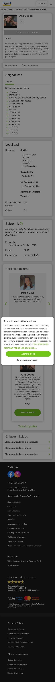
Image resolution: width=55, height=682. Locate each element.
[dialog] (27, 341)
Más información (41, 344)
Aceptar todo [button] (28, 354)
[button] (27, 348)
